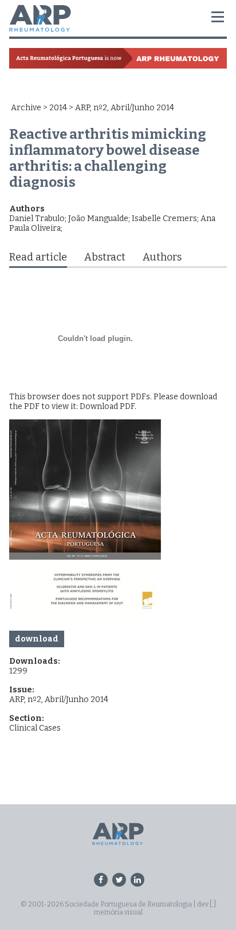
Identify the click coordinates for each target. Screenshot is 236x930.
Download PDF (107, 406)
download (36, 639)
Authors (162, 257)
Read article (38, 257)
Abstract (104, 257)
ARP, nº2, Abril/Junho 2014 (58, 699)
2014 (58, 108)
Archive (26, 108)
